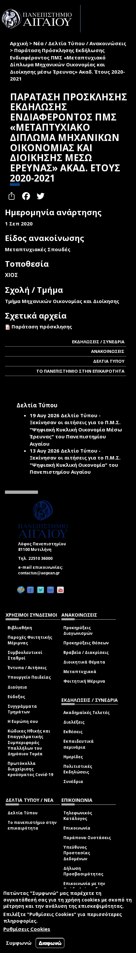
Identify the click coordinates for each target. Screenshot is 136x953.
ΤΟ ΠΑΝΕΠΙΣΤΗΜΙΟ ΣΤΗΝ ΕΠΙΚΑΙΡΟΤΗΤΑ (80, 371)
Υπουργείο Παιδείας (29, 677)
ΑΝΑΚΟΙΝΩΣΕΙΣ (107, 351)
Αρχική (19, 43)
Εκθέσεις (73, 731)
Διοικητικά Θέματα (84, 662)
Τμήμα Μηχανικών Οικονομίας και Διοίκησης (62, 301)
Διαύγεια (17, 687)
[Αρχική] (40, 18)
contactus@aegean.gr (41, 573)
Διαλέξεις (74, 722)
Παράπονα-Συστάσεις (87, 837)
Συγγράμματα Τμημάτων (22, 709)
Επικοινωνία (76, 828)
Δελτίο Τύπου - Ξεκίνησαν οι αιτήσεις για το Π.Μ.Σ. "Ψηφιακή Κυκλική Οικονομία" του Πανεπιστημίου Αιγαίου (75, 461)
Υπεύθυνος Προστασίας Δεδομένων (76, 852)
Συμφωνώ (19, 942)
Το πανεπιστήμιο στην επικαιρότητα (32, 825)
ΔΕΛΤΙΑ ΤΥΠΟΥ (108, 361)
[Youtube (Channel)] (60, 590)
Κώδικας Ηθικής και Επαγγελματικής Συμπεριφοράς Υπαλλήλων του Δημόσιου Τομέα (29, 742)
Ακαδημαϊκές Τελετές (86, 712)
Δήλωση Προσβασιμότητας (83, 871)
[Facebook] (30, 590)
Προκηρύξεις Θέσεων (86, 643)
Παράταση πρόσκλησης (42, 326)
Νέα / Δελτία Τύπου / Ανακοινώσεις (79, 43)
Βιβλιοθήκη (20, 627)
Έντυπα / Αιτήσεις (27, 667)
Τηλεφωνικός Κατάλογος (77, 815)
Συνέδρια (73, 781)
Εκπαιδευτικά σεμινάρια (78, 744)
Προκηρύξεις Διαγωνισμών (77, 630)
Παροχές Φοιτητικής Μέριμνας (30, 640)
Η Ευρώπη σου (23, 721)
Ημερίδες (73, 757)
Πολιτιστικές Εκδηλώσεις (77, 769)
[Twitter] (40, 590)
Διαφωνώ (50, 943)
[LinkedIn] (50, 590)
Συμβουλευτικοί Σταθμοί (25, 655)
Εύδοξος (16, 696)
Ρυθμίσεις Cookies (26, 929)
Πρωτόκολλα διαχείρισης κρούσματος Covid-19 (30, 769)
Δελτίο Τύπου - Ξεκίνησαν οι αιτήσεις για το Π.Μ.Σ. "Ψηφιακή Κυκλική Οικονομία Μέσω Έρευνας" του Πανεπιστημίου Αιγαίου (76, 429)
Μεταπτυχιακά (79, 671)
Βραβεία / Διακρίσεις (86, 652)
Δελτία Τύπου (23, 813)
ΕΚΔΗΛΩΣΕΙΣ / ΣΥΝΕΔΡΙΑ (98, 342)
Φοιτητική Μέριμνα (84, 681)
